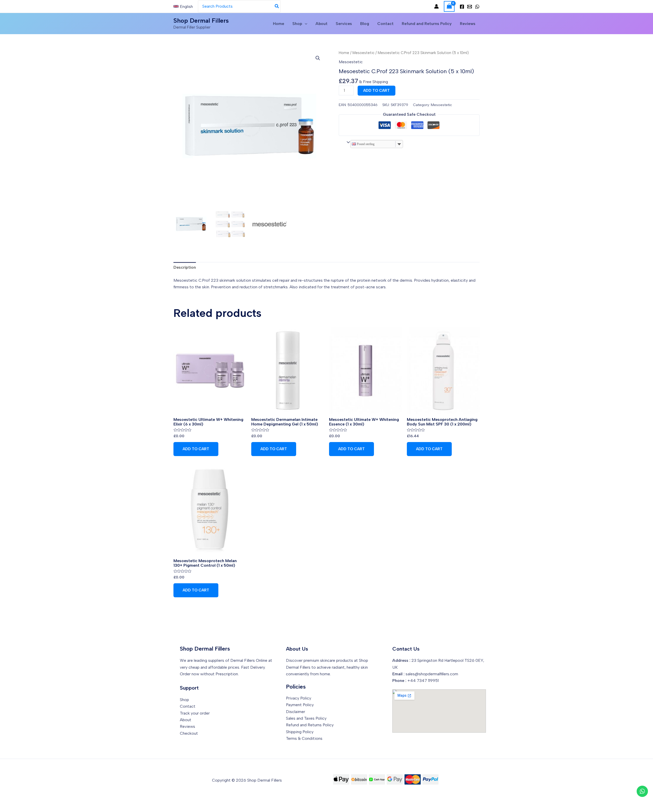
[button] (317, 58)
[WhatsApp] (477, 6)
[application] (304, 23)
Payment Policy (300, 704)
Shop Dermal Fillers (201, 20)
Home (278, 23)
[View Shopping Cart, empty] (449, 6)
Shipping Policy (299, 731)
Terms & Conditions (304, 738)
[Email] (469, 6)
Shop (297, 23)
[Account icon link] (436, 6)
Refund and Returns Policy (427, 23)
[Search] (277, 6)
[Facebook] (462, 6)
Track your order (195, 713)
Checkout (189, 733)
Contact (385, 23)
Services (344, 23)
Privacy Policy (298, 698)
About (322, 23)
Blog (364, 23)
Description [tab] (184, 267)
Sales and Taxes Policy (306, 718)
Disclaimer (295, 711)
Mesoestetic (363, 52)
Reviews (467, 23)
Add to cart (376, 90)
